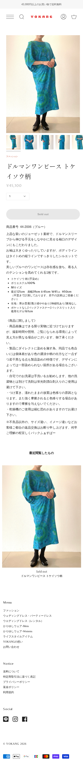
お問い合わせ (11, 646)
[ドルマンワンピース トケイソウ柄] (41, 516)
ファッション (12, 156)
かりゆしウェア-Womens (17, 631)
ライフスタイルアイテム (18, 636)
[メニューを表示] (10, 17)
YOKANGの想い (13, 641)
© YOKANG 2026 (15, 743)
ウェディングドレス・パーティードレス (27, 615)
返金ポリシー (11, 687)
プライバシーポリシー (16, 681)
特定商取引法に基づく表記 (19, 676)
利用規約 (8, 692)
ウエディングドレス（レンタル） (23, 620)
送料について (11, 671)
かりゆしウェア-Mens (16, 626)
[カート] (74, 17)
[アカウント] (63, 17)
